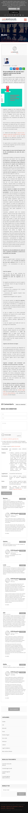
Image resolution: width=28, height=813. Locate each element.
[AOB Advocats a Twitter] (14, 15)
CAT (5, 15)
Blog (5, 38)
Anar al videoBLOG (14, 709)
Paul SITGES (7, 65)
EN (10, 15)
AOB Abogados (15, 513)
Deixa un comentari (20, 404)
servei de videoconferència (9, 393)
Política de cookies (10, 808)
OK (18, 8)
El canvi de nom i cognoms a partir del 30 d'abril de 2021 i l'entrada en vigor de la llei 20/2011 (14, 134)
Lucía (4, 565)
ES (7, 15)
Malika (5, 664)
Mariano (5, 498)
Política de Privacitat (17, 489)
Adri (4, 613)
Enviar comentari (6, 493)
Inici (2, 38)
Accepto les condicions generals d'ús (10, 439)
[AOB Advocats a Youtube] (20, 15)
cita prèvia (5, 394)
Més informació (12, 8)
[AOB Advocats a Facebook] (12, 15)
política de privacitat (15, 446)
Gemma (5, 541)
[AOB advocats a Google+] (17, 15)
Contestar (22, 498)
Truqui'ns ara (14, 12)
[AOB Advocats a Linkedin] (23, 15)
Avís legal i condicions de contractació (9, 806)
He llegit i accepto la (11, 446)
